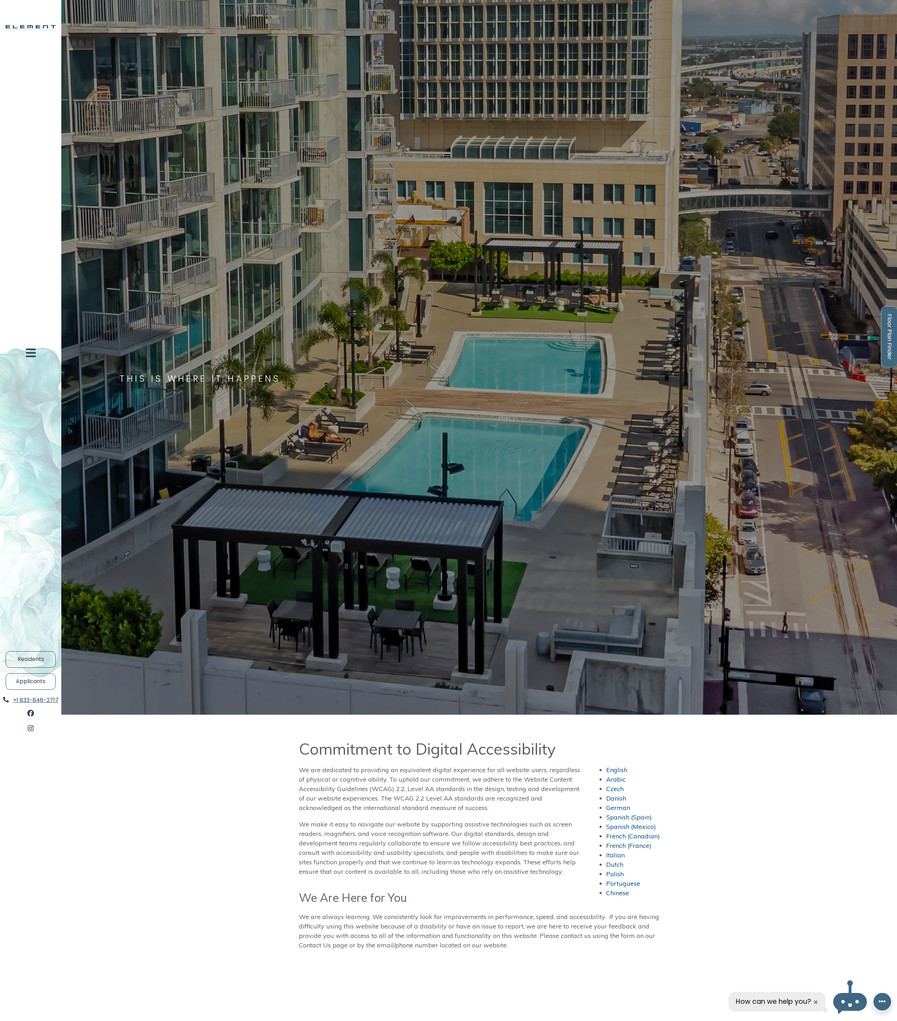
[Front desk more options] (882, 1001)
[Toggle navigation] (30, 353)
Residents (37, 659)
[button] (850, 1002)
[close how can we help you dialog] (816, 1002)
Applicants (36, 681)
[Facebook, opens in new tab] (31, 714)
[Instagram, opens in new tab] (31, 729)
